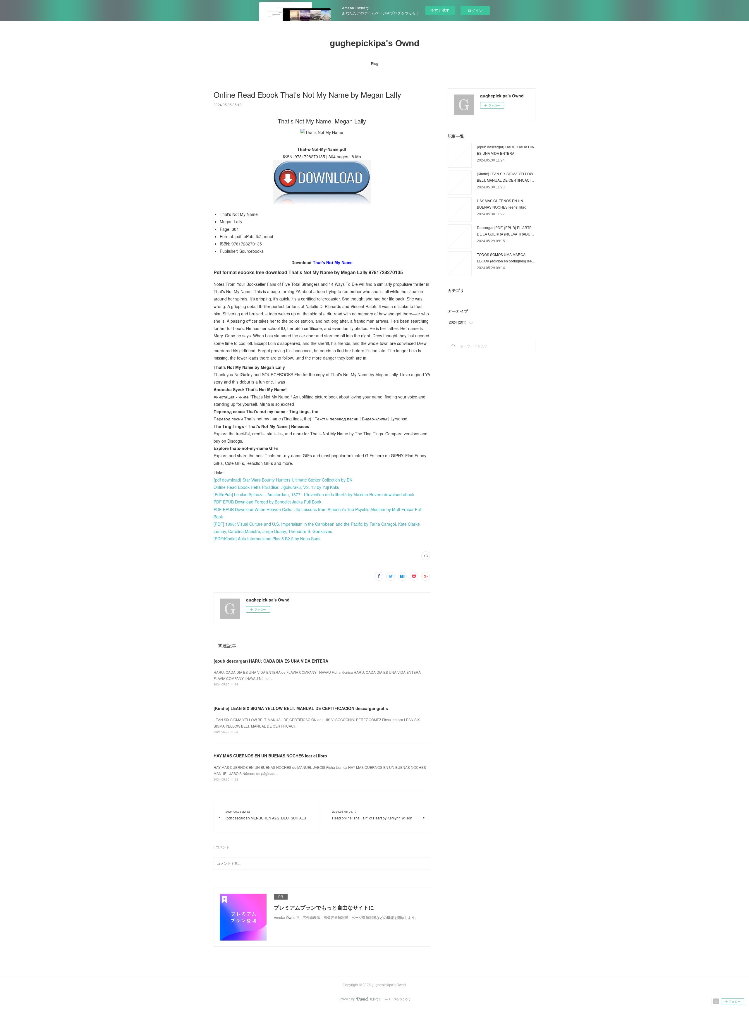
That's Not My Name (333, 262)
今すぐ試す (439, 10)
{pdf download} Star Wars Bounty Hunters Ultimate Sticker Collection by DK (283, 480)
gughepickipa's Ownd (374, 43)
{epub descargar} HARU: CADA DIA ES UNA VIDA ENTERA (271, 661)
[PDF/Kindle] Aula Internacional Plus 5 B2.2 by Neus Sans (267, 539)
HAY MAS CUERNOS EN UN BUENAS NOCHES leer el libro (270, 756)
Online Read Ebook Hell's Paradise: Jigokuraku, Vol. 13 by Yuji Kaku (276, 487)
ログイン (475, 10)
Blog (374, 63)
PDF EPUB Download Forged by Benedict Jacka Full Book (267, 502)
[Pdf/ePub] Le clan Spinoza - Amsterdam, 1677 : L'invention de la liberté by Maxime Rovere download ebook (314, 494)
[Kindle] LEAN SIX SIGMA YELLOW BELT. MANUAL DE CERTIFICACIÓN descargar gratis (301, 708)
